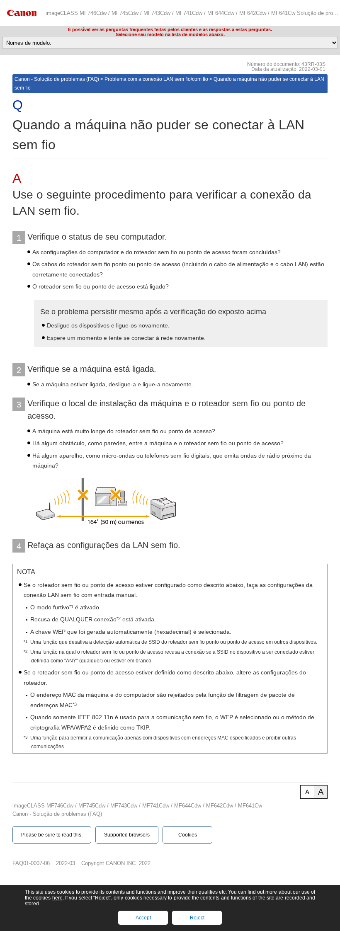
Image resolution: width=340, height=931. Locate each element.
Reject (197, 918)
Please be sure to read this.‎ (52, 835)
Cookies (187, 835)
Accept (143, 918)
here (57, 898)
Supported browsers (127, 835)
